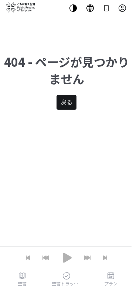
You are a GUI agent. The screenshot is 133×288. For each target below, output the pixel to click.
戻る (66, 102)
